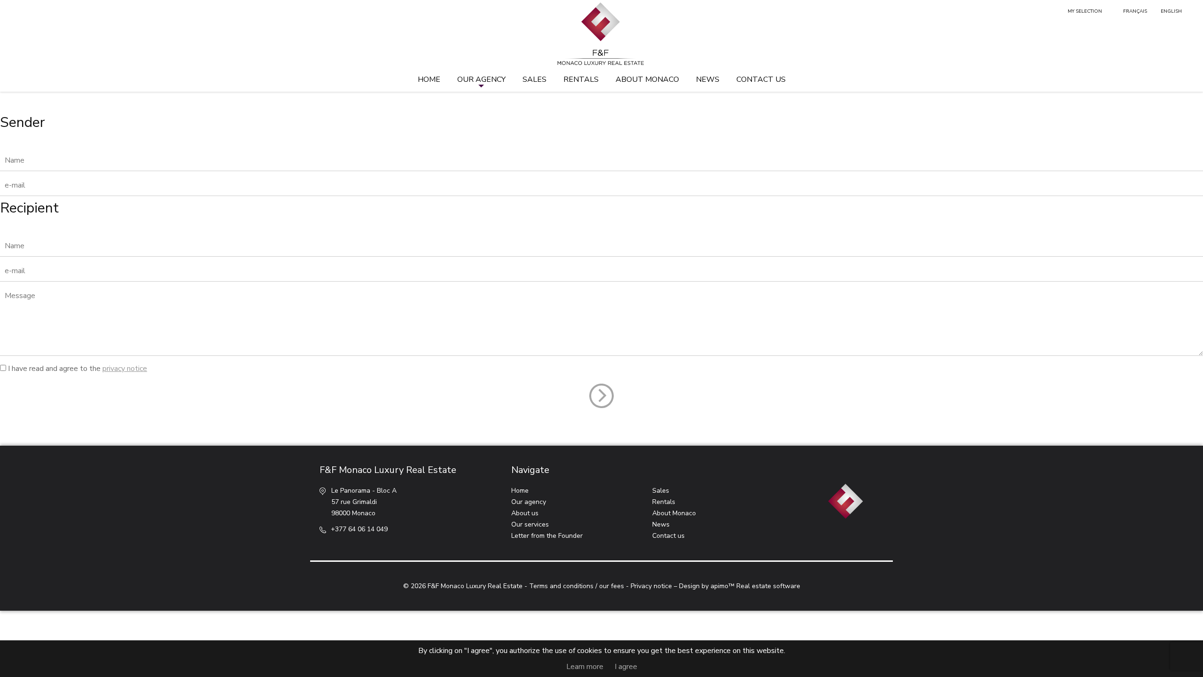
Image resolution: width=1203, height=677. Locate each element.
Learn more (584, 666)
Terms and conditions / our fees (576, 586)
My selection (1085, 11)
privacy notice (124, 368)
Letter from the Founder (547, 535)
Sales (535, 79)
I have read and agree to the (77, 368)
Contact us (761, 79)
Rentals (581, 79)
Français (1135, 11)
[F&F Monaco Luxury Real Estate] (601, 34)
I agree (626, 666)
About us (525, 513)
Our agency (481, 79)
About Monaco (647, 79)
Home (429, 79)
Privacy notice (651, 586)
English (1171, 11)
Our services (530, 524)
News (707, 79)
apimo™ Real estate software (755, 586)
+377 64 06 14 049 (359, 529)
